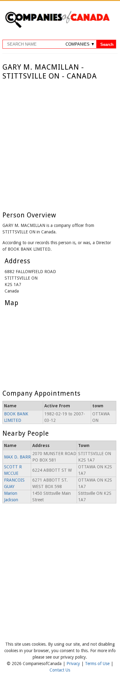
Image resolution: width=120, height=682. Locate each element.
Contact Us (60, 670)
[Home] (57, 26)
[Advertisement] (60, 144)
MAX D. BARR (17, 456)
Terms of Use (98, 663)
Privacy (73, 663)
